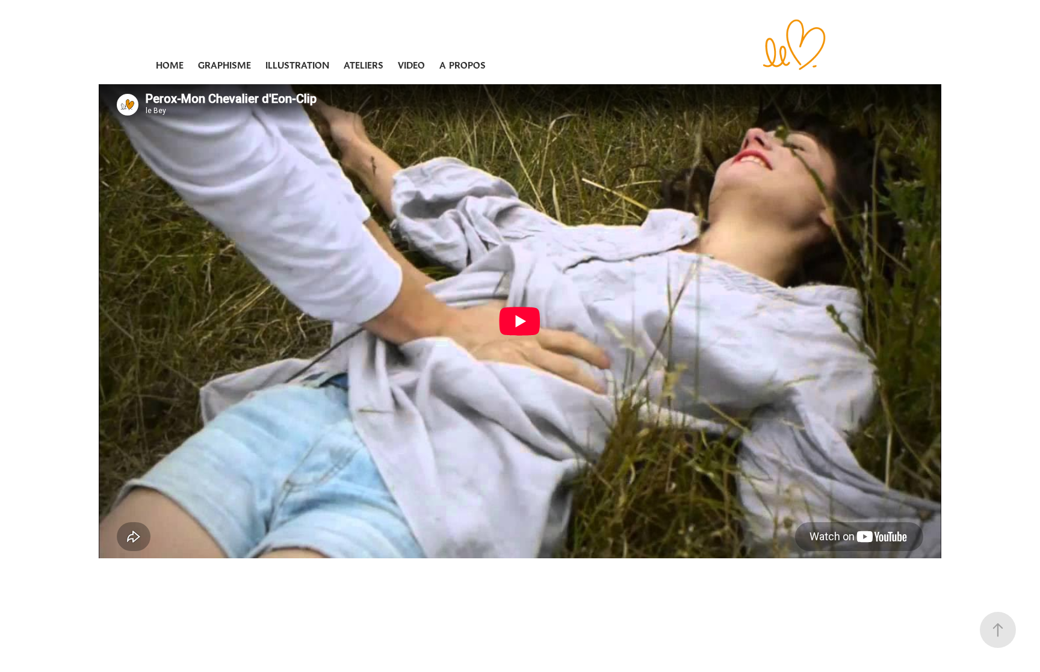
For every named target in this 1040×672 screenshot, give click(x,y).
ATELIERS (363, 65)
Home (170, 65)
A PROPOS (462, 65)
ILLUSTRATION (297, 65)
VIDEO (411, 65)
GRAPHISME (224, 65)
